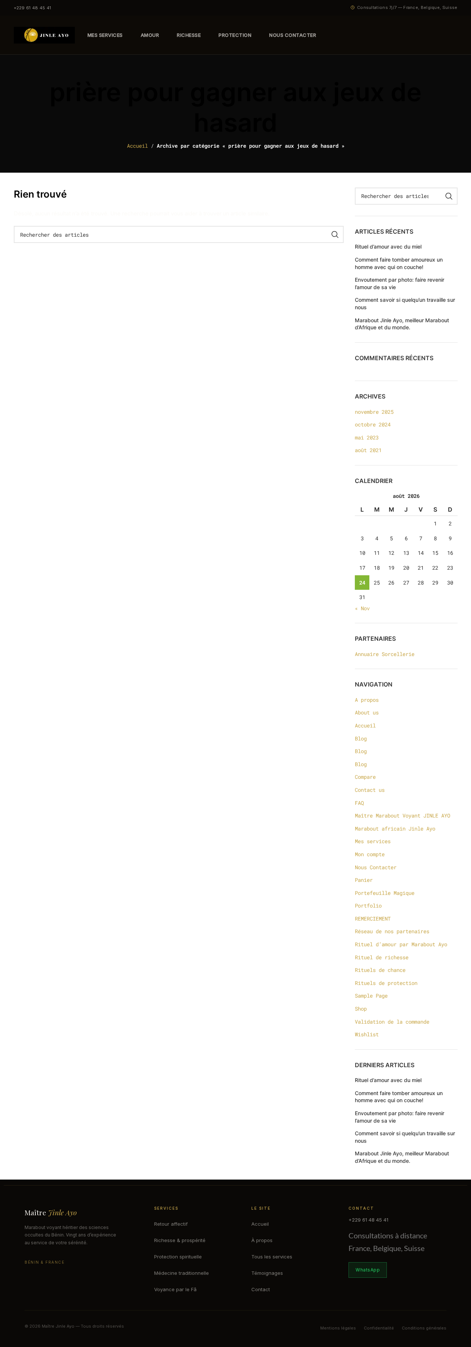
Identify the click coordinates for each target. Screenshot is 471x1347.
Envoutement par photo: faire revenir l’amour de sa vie (399, 283)
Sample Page (371, 995)
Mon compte (370, 854)
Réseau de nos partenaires (392, 931)
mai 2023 (367, 437)
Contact (260, 1289)
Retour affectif (171, 1224)
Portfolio (368, 905)
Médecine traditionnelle (181, 1273)
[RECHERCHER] (335, 234)
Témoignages (267, 1273)
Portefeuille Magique (384, 892)
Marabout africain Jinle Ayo (395, 828)
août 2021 (368, 450)
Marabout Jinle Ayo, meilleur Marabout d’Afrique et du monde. (402, 324)
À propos (262, 1240)
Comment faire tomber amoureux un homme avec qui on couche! (399, 263)
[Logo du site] (44, 34)
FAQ (359, 802)
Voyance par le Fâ (175, 1289)
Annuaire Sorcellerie (384, 653)
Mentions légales (338, 1328)
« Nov (362, 608)
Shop (361, 1008)
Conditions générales (424, 1328)
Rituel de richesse (381, 957)
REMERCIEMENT (373, 918)
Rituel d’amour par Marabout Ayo (401, 944)
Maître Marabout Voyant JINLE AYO (402, 815)
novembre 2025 (374, 411)
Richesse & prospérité (180, 1240)
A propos (367, 699)
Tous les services (271, 1257)
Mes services (373, 841)
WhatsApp (368, 1270)
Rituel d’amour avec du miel (388, 246)
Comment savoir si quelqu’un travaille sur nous (405, 303)
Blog (361, 738)
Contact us (370, 789)
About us (367, 712)
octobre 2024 (373, 424)
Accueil (137, 145)
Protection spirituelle (178, 1257)
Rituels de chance (380, 969)
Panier (364, 879)
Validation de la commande (392, 1021)
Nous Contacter (376, 867)
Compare (365, 776)
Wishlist (367, 1034)
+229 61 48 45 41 (32, 8)
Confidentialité (379, 1328)
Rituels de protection (386, 982)
